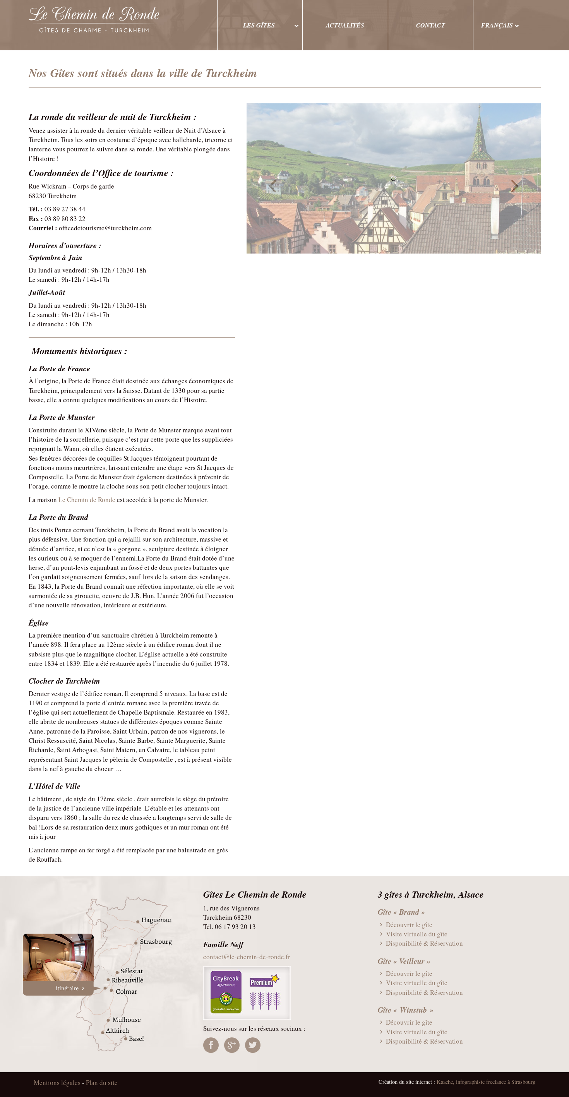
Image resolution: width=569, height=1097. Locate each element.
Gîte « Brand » (401, 911)
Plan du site (102, 1082)
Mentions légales (57, 1082)
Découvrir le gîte (408, 924)
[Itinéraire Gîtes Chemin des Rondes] (110, 973)
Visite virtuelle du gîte (415, 933)
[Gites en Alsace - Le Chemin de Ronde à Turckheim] (114, 19)
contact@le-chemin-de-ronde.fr (246, 956)
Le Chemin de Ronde (86, 499)
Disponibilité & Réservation (423, 943)
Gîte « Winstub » (406, 1009)
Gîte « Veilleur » (404, 960)
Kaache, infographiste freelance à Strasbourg (486, 1081)
